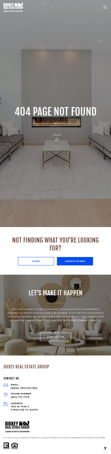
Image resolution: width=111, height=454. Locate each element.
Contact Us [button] (55, 337)
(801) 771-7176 (20, 397)
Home (36, 261)
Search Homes (75, 261)
